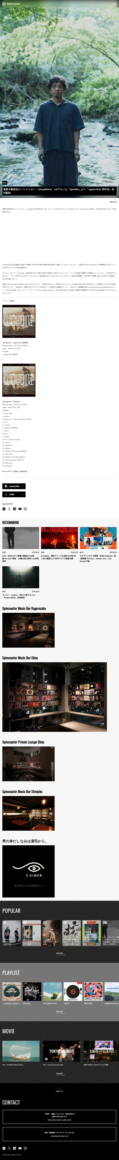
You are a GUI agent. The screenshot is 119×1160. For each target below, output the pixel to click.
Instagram (23, 471)
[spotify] (4, 510)
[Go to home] (11, 3)
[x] (9, 510)
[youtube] (20, 510)
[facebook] (15, 510)
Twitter (15, 471)
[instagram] (25, 510)
